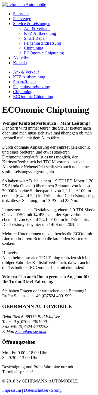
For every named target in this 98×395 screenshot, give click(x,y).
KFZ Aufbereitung (40, 33)
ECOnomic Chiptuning (44, 53)
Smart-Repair (35, 38)
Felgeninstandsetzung (42, 43)
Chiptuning (33, 48)
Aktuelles (21, 58)
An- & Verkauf (37, 28)
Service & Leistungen (31, 23)
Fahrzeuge (22, 18)
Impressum (11, 390)
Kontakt (20, 62)
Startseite (21, 13)
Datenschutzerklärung (43, 390)
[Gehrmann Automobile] (24, 4)
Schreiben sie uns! (30, 331)
